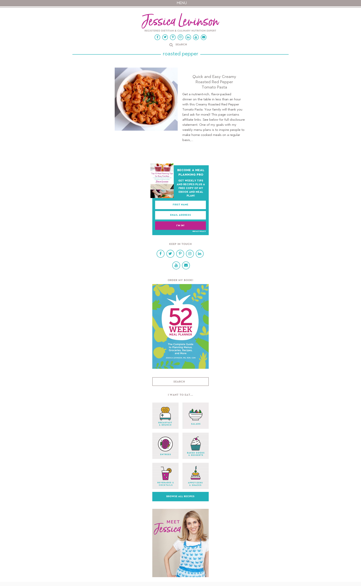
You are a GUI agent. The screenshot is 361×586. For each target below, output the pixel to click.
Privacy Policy (199, 231)
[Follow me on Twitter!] (165, 37)
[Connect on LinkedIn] (188, 37)
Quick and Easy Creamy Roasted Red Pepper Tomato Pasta (214, 82)
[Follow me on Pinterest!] (173, 37)
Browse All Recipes (180, 496)
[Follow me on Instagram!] (180, 37)
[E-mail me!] (203, 37)
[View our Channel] (196, 37)
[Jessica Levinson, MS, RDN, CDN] (180, 23)
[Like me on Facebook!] (157, 37)
